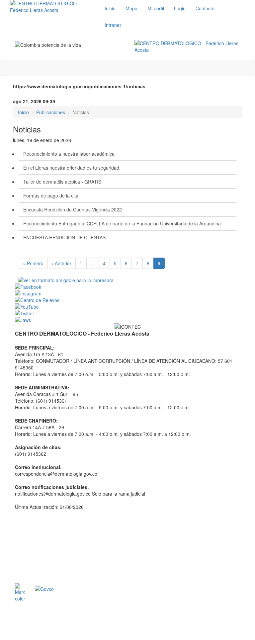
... (93, 263)
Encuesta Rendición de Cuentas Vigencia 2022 (72, 209)
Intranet (113, 25)
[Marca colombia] (20, 592)
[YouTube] (129, 306)
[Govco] (80, 589)
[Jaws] (129, 320)
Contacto (205, 8)
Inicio (110, 8)
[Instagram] (129, 293)
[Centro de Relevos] (129, 300)
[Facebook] (129, 286)
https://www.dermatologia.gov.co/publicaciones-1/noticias (79, 86)
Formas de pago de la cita (50, 195)
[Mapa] (129, 543)
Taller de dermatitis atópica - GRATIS (62, 181)
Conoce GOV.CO (226, 590)
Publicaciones (50, 112)
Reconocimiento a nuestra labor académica (69, 153)
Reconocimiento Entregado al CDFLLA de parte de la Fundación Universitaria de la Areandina (122, 223)
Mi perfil (155, 8)
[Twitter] (129, 313)
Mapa (131, 8)
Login (180, 8)
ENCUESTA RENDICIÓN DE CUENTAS (64, 237)
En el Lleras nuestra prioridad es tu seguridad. (72, 167)
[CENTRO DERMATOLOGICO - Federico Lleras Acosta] (189, 46)
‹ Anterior (61, 263)
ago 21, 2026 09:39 (34, 101)
